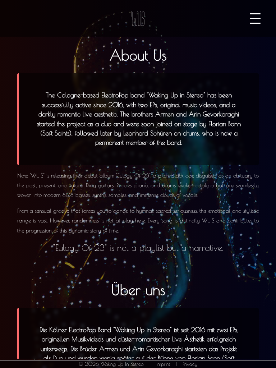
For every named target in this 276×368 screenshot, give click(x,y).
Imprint (163, 364)
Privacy (190, 364)
